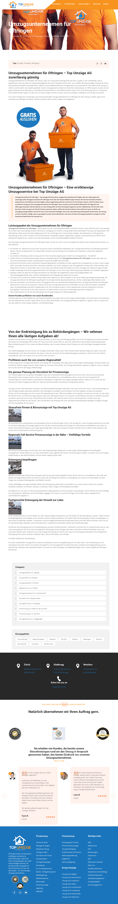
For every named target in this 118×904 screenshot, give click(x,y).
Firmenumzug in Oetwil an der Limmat (33, 609)
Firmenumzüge (69, 4)
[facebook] (14, 892)
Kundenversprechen (95, 875)
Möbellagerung (41, 875)
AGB (89, 842)
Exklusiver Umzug (42, 849)
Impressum (92, 855)
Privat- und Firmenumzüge (96, 389)
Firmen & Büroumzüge (70, 846)
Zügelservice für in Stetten (28, 588)
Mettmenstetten (38, 639)
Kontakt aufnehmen (95, 868)
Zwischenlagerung (68, 862)
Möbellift (39, 891)
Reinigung (35, 63)
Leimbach (35, 644)
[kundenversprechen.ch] (20, 886)
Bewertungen (93, 852)
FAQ (89, 849)
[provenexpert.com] (15, 879)
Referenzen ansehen (95, 862)
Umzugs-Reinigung (69, 849)
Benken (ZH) (48, 644)
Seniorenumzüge (42, 885)
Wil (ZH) (64, 639)
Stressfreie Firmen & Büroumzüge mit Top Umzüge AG (39, 407)
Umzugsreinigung (53, 292)
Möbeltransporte (42, 878)
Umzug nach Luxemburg (71, 890)
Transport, (27, 63)
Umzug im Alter (41, 852)
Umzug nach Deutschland (71, 877)
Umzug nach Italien (69, 884)
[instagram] (20, 892)
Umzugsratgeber (94, 882)
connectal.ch (94, 903)
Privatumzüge (55, 4)
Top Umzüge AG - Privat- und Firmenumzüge (26, 36)
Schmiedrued (22, 639)
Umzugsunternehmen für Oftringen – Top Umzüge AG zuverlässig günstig (50, 75)
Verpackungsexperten (48, 263)
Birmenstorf (22, 644)
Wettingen (87, 639)
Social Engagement (95, 885)
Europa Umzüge (83, 4)
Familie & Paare (42, 842)
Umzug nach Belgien (69, 874)
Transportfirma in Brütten (28, 578)
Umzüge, (20, 63)
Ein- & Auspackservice (44, 868)
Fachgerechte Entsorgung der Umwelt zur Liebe (35, 500)
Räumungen (40, 882)
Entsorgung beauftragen (22, 459)
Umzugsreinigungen (43, 862)
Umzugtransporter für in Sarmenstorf (32, 593)
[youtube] (26, 892)
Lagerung (39, 888)
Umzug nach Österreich (70, 897)
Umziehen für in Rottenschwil (29, 598)
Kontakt (105, 4)
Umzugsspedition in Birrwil (29, 583)
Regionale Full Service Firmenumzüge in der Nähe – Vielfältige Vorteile (49, 434)
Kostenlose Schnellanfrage (97, 872)
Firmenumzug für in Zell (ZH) (29, 614)
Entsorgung (40, 865)
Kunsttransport (41, 859)
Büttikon (53, 639)
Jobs (89, 859)
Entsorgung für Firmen (70, 842)
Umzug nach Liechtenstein (71, 887)
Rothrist (99, 639)
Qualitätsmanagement (96, 878)
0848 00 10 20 (59, 687)
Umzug (25, 204)
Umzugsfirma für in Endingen (29, 603)
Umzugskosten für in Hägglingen (31, 619)
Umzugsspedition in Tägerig (29, 573)
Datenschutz (92, 846)
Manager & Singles (94, 401)
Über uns (91, 865)
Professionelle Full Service (71, 852)
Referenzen (96, 4)
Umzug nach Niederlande (71, 894)
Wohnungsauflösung (69, 855)
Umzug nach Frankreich (70, 881)
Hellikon (75, 639)
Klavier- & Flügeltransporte (45, 872)
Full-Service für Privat (43, 855)
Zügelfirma (66, 859)
